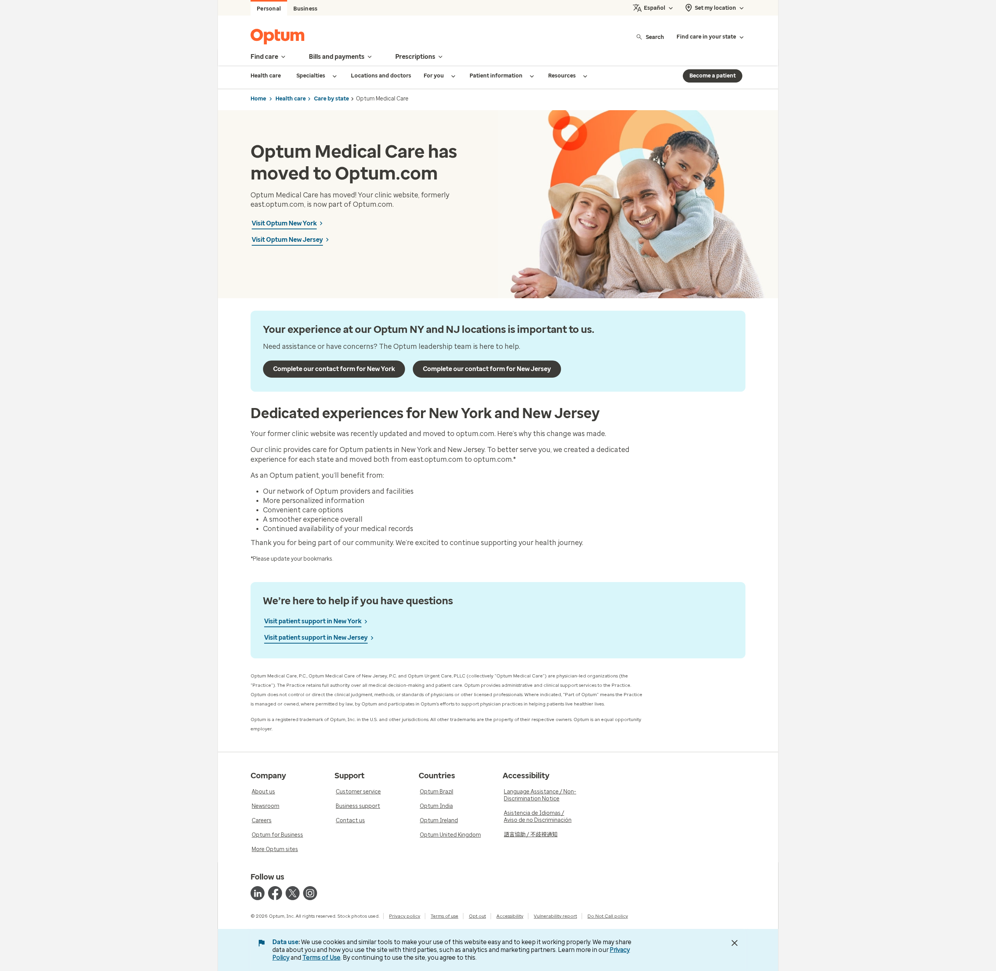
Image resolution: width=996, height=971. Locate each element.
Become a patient (712, 75)
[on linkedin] (258, 893)
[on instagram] (310, 893)
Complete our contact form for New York (334, 369)
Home (258, 98)
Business (305, 8)
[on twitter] (293, 893)
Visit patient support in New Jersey (316, 637)
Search (655, 36)
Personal (269, 8)
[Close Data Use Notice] (734, 943)
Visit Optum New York (284, 223)
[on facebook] (275, 893)
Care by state (331, 98)
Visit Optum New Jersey (287, 239)
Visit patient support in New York (312, 621)
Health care (290, 98)
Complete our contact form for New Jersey (487, 369)
